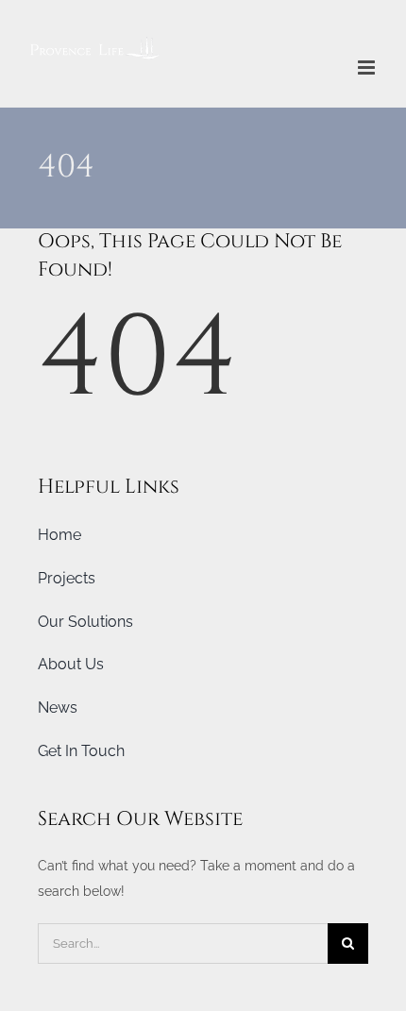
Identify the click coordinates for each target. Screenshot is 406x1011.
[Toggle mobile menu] (368, 67)
